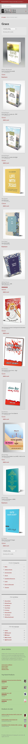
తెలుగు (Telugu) (8, 637)
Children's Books (8, 569)
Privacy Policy (5, 666)
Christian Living (8, 572)
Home (4, 17)
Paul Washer (7, 605)
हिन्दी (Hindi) (7, 635)
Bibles (6, 566)
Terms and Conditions (7, 664)
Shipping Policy (5, 669)
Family (6, 581)
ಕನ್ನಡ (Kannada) (8, 639)
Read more (4, 77)
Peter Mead (7, 607)
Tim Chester (7, 614)
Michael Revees (8, 603)
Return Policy (5, 668)
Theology (7, 587)
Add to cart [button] (6, 120)
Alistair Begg (7, 600)
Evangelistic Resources (10, 578)
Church (6, 575)
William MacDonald (9, 617)
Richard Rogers (8, 612)
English (6, 630)
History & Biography (9, 584)
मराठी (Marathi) (8, 632)
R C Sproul (7, 610)
